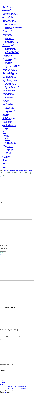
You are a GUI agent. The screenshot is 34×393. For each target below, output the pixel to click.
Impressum (3, 380)
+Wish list (1, 252)
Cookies (3, 383)
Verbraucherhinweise (4, 381)
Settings (6, 392)
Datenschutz (3, 382)
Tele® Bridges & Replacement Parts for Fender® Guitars (25, 170)
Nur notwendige (2, 392)
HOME (4, 170)
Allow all (8, 392)
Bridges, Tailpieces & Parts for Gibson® (11, 170)
